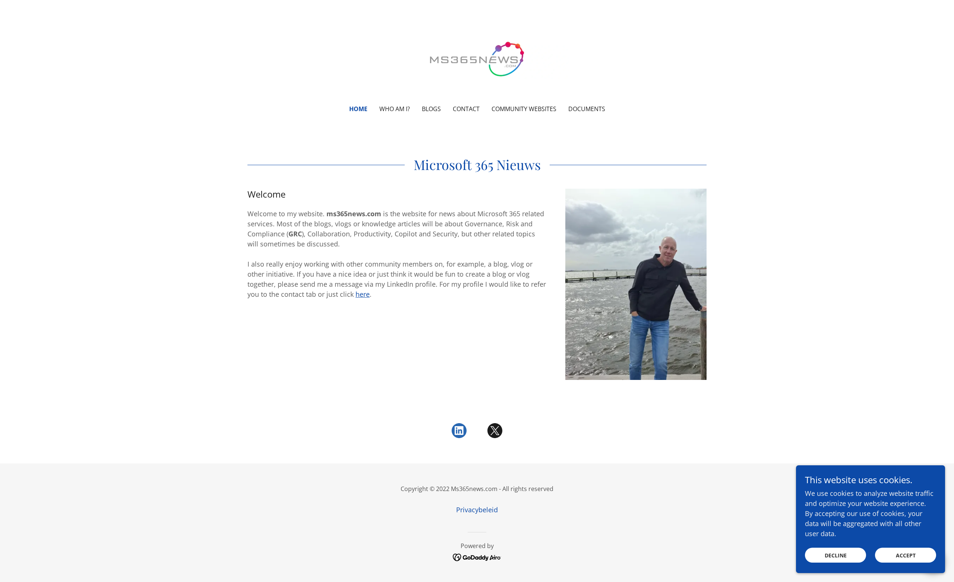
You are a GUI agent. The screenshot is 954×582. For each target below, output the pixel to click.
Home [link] (358, 109)
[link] (477, 57)
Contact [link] (466, 109)
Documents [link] (586, 109)
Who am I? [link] (394, 109)
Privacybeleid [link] (477, 509)
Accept (906, 555)
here (363, 294)
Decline (836, 555)
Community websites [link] (524, 109)
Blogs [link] (431, 109)
